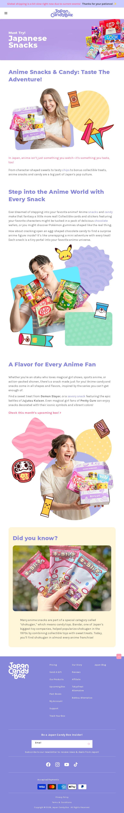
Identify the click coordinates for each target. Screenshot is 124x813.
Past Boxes (55, 694)
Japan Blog (100, 664)
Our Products (57, 679)
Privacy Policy (62, 797)
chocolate (101, 221)
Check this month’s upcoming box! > (35, 412)
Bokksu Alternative (82, 697)
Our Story (77, 664)
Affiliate (76, 679)
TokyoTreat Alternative (78, 688)
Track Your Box (57, 716)
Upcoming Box (57, 686)
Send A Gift (56, 672)
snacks (93, 212)
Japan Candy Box (60, 807)
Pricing (53, 664)
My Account (56, 701)
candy (109, 212)
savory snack (76, 396)
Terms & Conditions (62, 802)
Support (54, 708)
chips (66, 170)
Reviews (76, 672)
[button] (6, 13)
